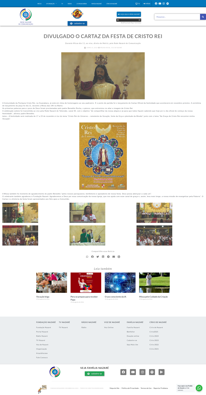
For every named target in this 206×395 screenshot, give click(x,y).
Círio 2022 (154, 345)
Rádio (70, 3)
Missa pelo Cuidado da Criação (153, 296)
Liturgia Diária (82, 3)
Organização (41, 349)
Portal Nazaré (42, 332)
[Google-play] (162, 372)
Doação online (133, 336)
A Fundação (50, 3)
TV (62, 3)
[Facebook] (156, 3)
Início (39, 3)
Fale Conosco (42, 357)
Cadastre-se (132, 340)
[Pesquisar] (203, 17)
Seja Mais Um (132, 345)
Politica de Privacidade (130, 388)
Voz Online (108, 327)
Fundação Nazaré (43, 327)
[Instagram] (163, 3)
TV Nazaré (40, 340)
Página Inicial (105, 47)
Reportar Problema (161, 388)
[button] (129, 14)
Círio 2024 (154, 336)
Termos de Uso (146, 388)
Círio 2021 (154, 349)
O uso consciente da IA (115, 296)
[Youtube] (160, 3)
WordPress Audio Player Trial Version (131, 22)
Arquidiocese (42, 353)
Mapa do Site (114, 388)
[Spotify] (167, 3)
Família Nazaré (96, 3)
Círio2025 (153, 332)
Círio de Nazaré (111, 3)
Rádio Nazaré (42, 336)
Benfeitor (131, 332)
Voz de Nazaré (116, 47)
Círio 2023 (154, 340)
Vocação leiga (42, 296)
